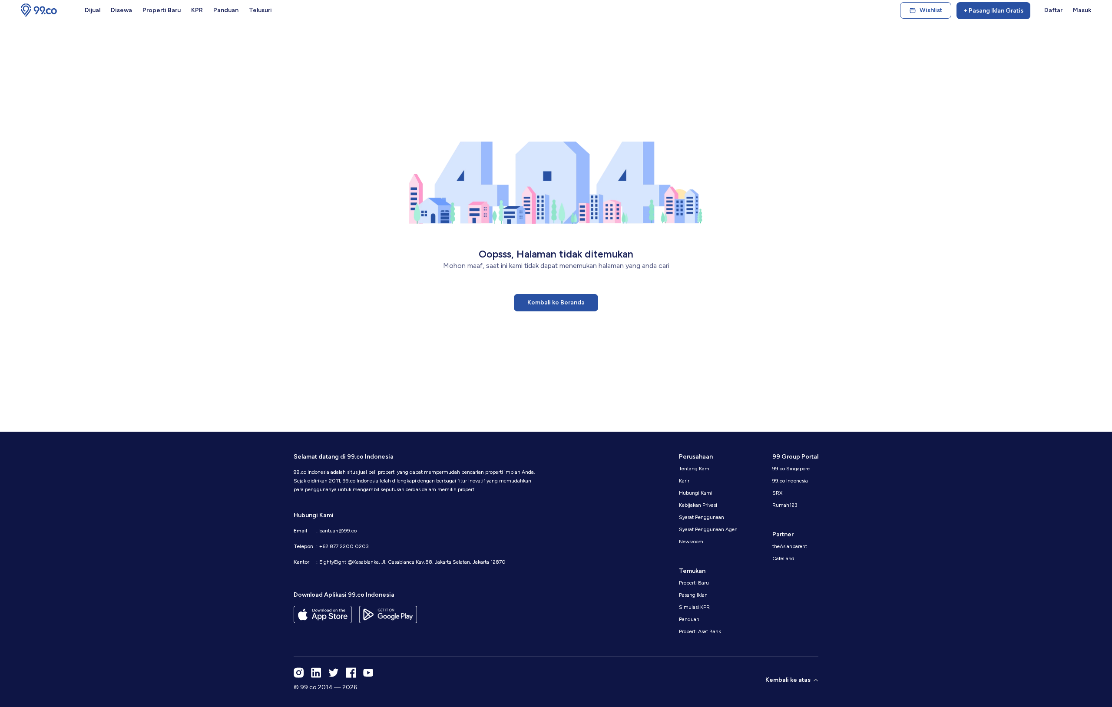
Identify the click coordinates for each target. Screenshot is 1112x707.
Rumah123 (785, 505)
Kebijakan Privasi (698, 505)
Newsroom (691, 542)
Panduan (225, 10)
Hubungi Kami (695, 493)
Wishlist (931, 10)
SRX (777, 493)
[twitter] (333, 672)
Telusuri (260, 10)
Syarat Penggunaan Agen (708, 529)
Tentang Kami (695, 469)
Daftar (1053, 10)
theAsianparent (789, 546)
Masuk (1082, 10)
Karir (684, 481)
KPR (197, 10)
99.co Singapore (791, 469)
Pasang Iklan (693, 595)
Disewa (121, 10)
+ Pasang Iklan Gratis (993, 10)
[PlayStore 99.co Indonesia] (388, 614)
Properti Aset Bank (700, 631)
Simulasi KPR (694, 607)
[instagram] (299, 672)
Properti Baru (161, 10)
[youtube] (368, 672)
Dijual (92, 10)
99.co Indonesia (790, 481)
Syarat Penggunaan (701, 517)
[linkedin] (316, 672)
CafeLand (783, 558)
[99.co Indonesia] (39, 10)
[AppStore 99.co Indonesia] (323, 614)
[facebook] (351, 672)
